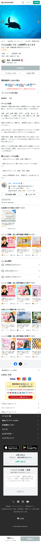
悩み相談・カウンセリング (15, 41)
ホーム (3, 41)
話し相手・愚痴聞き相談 (32, 41)
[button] (20, 265)
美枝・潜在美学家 (14, 183)
